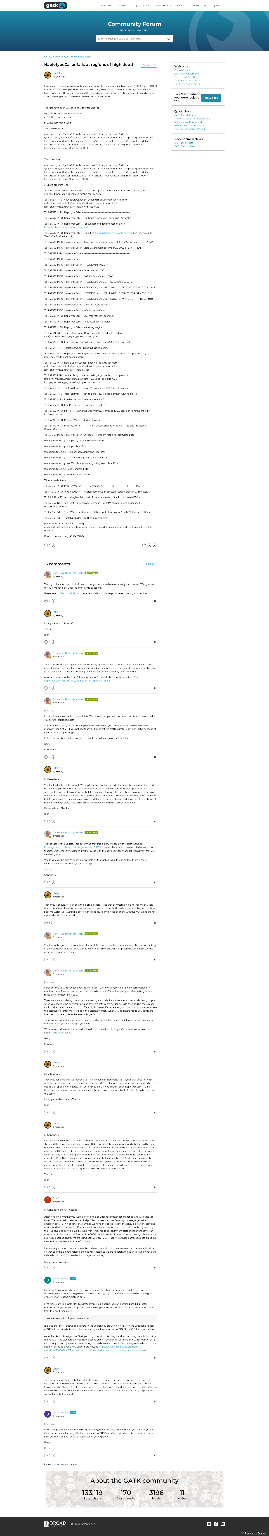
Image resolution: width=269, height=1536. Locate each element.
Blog (135, 6)
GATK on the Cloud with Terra (190, 129)
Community (59, 56)
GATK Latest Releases (186, 115)
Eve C (56, 1198)
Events (180, 6)
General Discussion (80, 56)
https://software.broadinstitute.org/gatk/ (66, 227)
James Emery (60, 1278)
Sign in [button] (216, 5)
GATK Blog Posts (183, 142)
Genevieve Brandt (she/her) (68, 573)
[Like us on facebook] (216, 1524)
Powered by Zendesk (256, 1533)
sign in (55, 1464)
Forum (146, 6)
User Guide (106, 6)
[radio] (46, 545)
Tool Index (121, 6)
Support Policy (69, 593)
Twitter (149, 547)
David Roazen (61, 1412)
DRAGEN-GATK (163, 6)
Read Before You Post (186, 80)
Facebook (144, 547)
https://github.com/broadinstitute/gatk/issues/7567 (71, 847)
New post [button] (211, 97)
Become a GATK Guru (186, 77)
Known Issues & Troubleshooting (192, 118)
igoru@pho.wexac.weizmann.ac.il (116, 233)
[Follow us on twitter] (209, 1524)
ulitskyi (58, 73)
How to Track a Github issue (189, 125)
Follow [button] (146, 65)
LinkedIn (154, 547)
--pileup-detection (61, 1032)
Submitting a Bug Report (188, 122)
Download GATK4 (198, 6)
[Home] (55, 5)
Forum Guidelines (183, 70)
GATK (47, 56)
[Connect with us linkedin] (223, 1524)
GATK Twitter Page (184, 146)
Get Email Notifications (187, 84)
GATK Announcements (186, 73)
